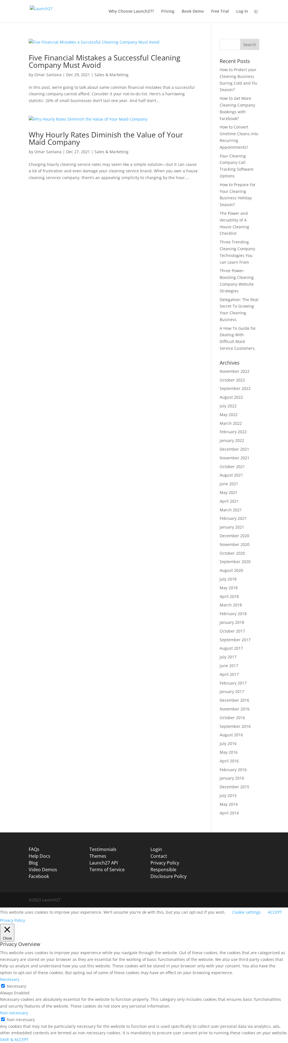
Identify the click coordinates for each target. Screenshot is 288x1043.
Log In (242, 11)
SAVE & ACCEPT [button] (14, 1039)
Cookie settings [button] (246, 912)
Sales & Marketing (111, 74)
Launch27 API (103, 863)
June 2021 (229, 483)
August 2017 (231, 648)
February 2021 (233, 518)
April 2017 (229, 674)
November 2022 (234, 371)
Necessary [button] (9, 979)
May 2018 (229, 587)
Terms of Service (107, 869)
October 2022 (232, 380)
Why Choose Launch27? (131, 11)
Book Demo (193, 11)
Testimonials (102, 849)
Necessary (16, 986)
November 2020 (234, 544)
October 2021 (232, 466)
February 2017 (233, 683)
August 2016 (231, 734)
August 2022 (231, 397)
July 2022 (228, 405)
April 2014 (229, 813)
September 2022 (235, 388)
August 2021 (231, 475)
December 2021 (234, 449)
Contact (158, 856)
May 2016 (229, 752)
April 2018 (229, 596)
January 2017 (232, 691)
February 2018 (233, 613)
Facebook (39, 876)
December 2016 (234, 700)
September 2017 (235, 639)
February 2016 (233, 769)
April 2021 (229, 501)
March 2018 (231, 605)
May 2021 (229, 492)
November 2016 (234, 709)
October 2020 (232, 553)
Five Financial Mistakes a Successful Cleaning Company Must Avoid (104, 61)
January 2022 (232, 440)
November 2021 (234, 457)
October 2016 (232, 717)
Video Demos (43, 869)
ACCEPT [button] (275, 912)
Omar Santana (48, 74)
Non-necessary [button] (14, 1012)
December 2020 (234, 535)
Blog (33, 863)
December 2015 (234, 786)
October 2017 (232, 631)
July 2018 (228, 579)
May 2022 (229, 414)
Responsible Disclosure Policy (168, 872)
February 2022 (233, 431)
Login (156, 849)
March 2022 (231, 423)
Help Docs (39, 856)
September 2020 (235, 561)
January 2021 (232, 527)
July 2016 (228, 743)
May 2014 (229, 804)
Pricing (167, 11)
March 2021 (231, 510)
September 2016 (235, 726)
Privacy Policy (164, 863)
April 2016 (229, 761)
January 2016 (232, 778)
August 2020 (231, 570)
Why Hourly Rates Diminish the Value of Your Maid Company (106, 138)
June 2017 (229, 665)
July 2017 (228, 657)
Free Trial (220, 11)
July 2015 (228, 795)
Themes (97, 856)
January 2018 (232, 622)
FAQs (34, 849)
